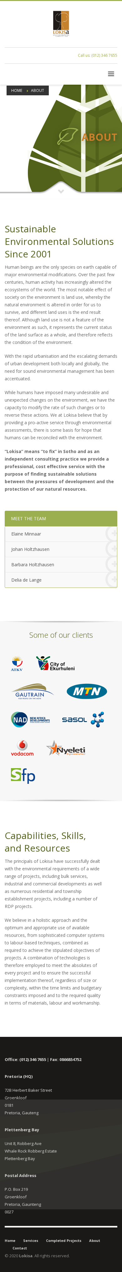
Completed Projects (63, 1240)
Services (30, 1240)
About (94, 1240)
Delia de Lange (26, 580)
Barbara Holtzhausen (32, 564)
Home (10, 1240)
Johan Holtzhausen (30, 549)
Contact (20, 1248)
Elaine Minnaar (26, 534)
